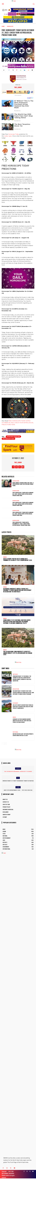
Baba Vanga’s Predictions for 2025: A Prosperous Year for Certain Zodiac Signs (23, 484)
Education (16, 689)
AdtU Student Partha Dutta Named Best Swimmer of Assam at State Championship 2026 (17, 559)
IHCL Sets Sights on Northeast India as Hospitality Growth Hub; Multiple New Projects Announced (23, 706)
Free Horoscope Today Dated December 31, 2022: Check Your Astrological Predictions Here (21, 523)
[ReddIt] (28, 70)
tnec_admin (18, 87)
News (5, 557)
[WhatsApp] (20, 70)
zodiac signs (8, 136)
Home (3, 26)
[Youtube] (22, 467)
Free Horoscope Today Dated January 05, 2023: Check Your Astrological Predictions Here (22, 504)
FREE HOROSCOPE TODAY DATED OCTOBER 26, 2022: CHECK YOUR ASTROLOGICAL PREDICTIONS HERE (18, 422)
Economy (15, 703)
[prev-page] (3, 743)
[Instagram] (16, 467)
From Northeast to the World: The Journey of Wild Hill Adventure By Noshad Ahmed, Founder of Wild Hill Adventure (22, 678)
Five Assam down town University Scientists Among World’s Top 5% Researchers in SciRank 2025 (17, 653)
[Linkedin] (24, 70)
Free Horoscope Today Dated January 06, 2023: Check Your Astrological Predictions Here (22, 494)
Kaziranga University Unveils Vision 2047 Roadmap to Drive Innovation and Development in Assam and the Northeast (17, 590)
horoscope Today (13, 134)
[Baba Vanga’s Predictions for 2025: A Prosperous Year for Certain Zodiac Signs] (6, 483)
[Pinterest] (16, 70)
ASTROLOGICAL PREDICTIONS (13, 436)
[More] (32, 70)
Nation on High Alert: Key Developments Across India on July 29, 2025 (23, 734)
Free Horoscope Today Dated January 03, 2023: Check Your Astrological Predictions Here (22, 513)
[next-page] (5, 743)
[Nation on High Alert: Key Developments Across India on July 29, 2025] (6, 733)
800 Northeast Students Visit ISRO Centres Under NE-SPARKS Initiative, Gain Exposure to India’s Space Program (23, 692)
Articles (15, 674)
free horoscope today (8, 439)
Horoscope (10, 26)
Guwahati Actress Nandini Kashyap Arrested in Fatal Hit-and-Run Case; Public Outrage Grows (22, 720)
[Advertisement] (18, 1196)
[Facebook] (9, 70)
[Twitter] (13, 70)
